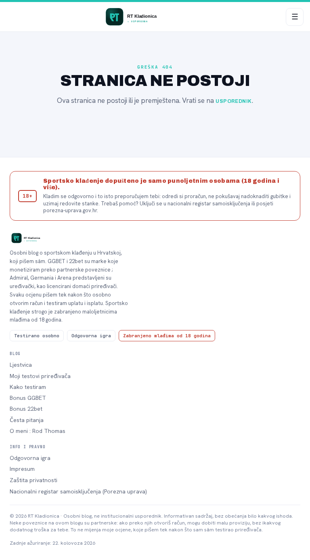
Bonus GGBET (28, 397)
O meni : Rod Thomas (37, 431)
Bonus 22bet (26, 408)
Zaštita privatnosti (33, 480)
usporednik (234, 101)
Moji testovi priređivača (40, 376)
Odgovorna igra (30, 458)
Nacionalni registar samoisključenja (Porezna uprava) (78, 491)
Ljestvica (21, 364)
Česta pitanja (27, 420)
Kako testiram (28, 387)
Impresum (22, 468)
